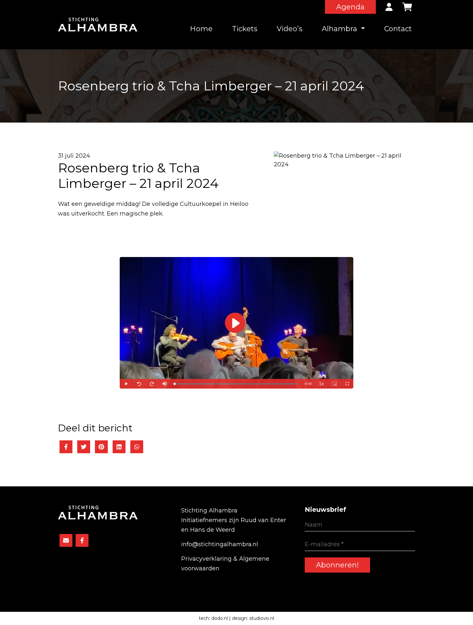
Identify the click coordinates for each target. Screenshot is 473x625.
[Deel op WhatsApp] (136, 446)
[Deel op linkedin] (119, 446)
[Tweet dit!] (83, 446)
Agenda (350, 7)
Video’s (289, 28)
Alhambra (340, 28)
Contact (398, 28)
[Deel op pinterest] (101, 446)
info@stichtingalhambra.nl (219, 544)
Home (201, 28)
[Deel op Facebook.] (66, 446)
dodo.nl (219, 618)
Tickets (244, 28)
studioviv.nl (261, 618)
